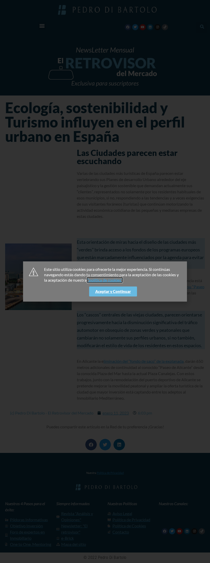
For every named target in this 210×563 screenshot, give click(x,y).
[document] (105, 281)
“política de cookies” (104, 280)
